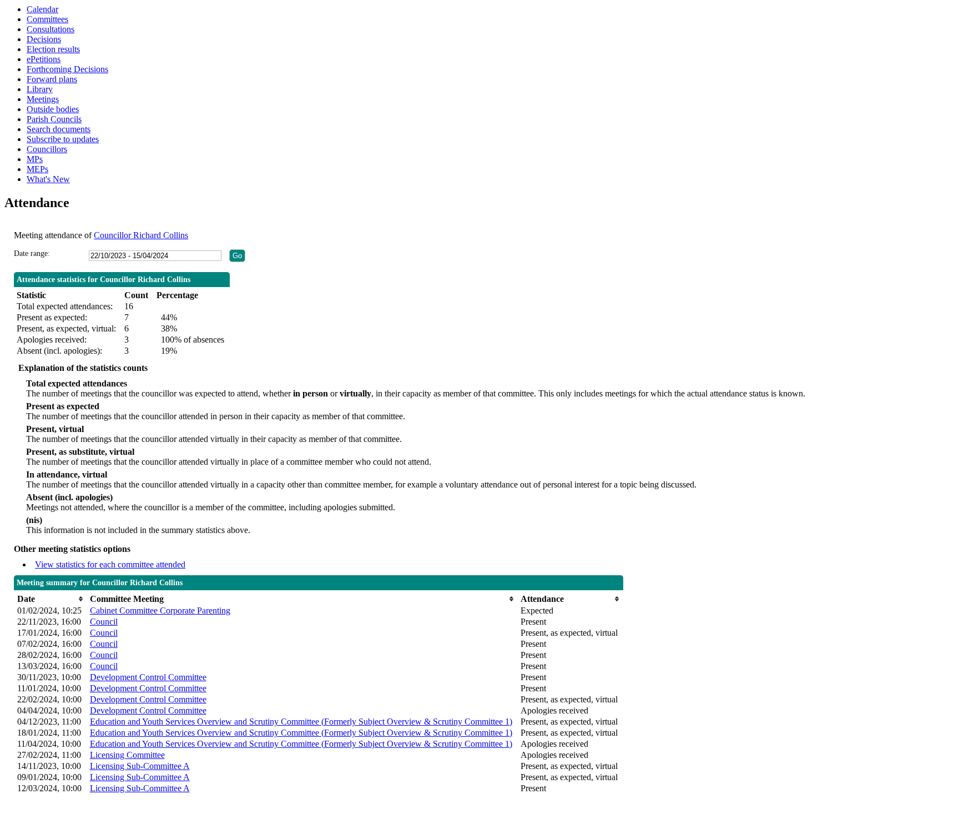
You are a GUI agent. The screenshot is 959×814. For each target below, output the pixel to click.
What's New (48, 179)
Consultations (50, 29)
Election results (53, 49)
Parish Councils (54, 119)
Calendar (42, 9)
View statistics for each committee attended (110, 564)
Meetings (43, 99)
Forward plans (52, 79)
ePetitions (43, 59)
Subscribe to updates (63, 139)
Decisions (44, 39)
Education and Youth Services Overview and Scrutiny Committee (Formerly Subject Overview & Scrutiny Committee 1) (301, 721)
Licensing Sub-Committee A (140, 766)
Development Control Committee (148, 677)
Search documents (58, 129)
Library (40, 89)
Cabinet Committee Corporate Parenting (160, 610)
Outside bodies (53, 109)
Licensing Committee (127, 755)
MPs (35, 159)
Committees (47, 19)
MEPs (37, 169)
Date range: (32, 253)
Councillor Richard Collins (141, 235)
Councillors (47, 149)
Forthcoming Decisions (67, 69)
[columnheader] (50, 599)
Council (104, 621)
